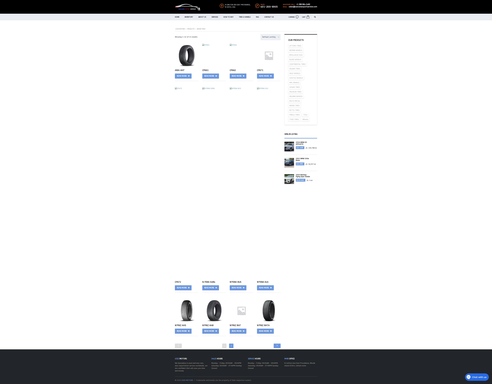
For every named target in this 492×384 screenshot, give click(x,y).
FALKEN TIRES (294, 69)
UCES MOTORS (187, 380)
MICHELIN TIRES (295, 92)
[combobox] (270, 37)
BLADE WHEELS (295, 59)
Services (215, 17)
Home (177, 17)
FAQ (257, 17)
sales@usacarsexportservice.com (303, 7)
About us (202, 17)
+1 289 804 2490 (303, 4)
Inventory (189, 17)
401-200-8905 (269, 6)
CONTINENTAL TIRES (297, 64)
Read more (182, 76)
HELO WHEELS (294, 73)
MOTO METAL (294, 101)
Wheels (305, 119)
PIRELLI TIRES (294, 115)
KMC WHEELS (294, 83)
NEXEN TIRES (294, 106)
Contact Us (269, 17)
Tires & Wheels (245, 17)
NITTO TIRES (294, 110)
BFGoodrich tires (296, 55)
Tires (305, 115)
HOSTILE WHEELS (296, 78)
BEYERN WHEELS (295, 50)
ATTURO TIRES (295, 46)
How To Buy (228, 17)
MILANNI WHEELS (296, 96)
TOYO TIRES (294, 119)
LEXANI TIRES (294, 87)
